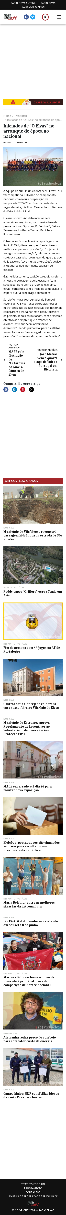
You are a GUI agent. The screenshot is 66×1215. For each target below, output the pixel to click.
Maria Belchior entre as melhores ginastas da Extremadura (29, 904)
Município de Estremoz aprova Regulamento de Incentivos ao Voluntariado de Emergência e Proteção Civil (26, 728)
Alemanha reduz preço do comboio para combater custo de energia (29, 1039)
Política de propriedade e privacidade (33, 1196)
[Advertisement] (33, 59)
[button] (45, 17)
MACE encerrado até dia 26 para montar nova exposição (27, 788)
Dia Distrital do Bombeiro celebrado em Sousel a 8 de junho (30, 923)
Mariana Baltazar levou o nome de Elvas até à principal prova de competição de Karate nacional (28, 981)
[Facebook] (26, 17)
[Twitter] (32, 17)
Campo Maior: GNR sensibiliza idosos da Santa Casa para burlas (31, 1095)
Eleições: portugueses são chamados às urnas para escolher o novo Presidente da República (31, 846)
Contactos (33, 1192)
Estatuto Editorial (33, 1184)
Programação (33, 1188)
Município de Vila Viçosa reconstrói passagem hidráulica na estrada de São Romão (32, 535)
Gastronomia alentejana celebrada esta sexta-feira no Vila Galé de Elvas (31, 706)
